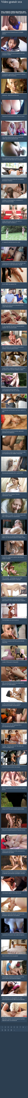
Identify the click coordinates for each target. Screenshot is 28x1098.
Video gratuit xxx (11, 1)
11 (8, 1030)
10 (5, 1030)
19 (11, 1030)
